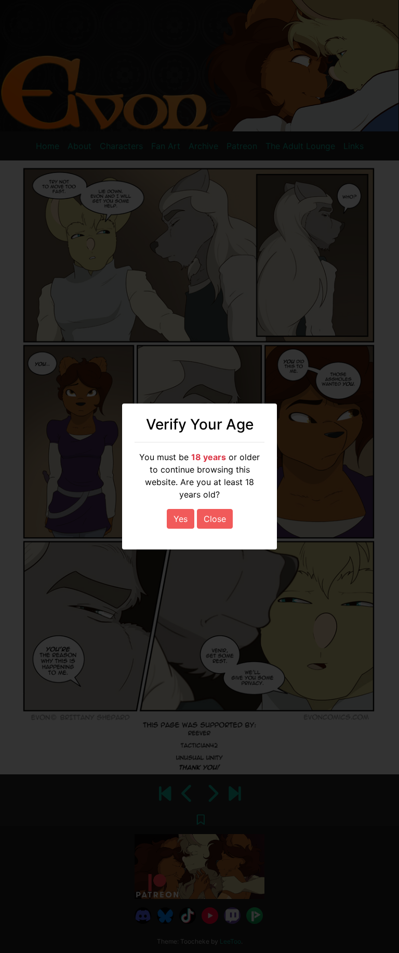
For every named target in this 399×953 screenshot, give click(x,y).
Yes (181, 519)
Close (215, 519)
